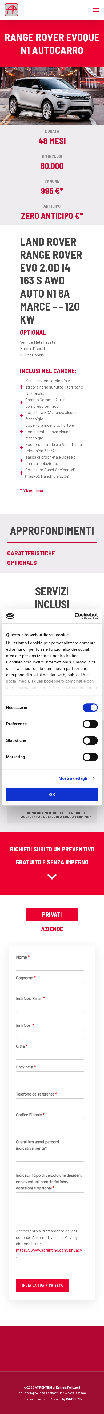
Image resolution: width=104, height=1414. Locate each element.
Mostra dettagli (73, 778)
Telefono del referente (36, 1093)
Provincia (26, 1066)
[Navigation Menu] (96, 9)
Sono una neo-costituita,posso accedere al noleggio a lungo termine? (56, 815)
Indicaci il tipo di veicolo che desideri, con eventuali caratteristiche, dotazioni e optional (49, 1181)
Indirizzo (25, 1025)
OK (52, 794)
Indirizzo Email (30, 998)
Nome (23, 956)
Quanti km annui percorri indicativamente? (37, 1144)
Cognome (26, 977)
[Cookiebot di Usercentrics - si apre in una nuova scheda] (75, 616)
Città (21, 1046)
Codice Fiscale (30, 1114)
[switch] (90, 724)
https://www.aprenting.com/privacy (49, 1249)
